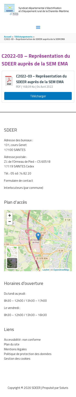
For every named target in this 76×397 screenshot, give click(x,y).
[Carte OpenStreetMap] (12, 252)
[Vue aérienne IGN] (12, 263)
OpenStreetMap (61, 269)
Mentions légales (15, 349)
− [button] (9, 221)
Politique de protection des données (27, 353)
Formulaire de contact (18, 180)
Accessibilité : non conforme (22, 339)
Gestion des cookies (17, 358)
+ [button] (9, 215)
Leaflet (46, 269)
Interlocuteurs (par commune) (23, 187)
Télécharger (38, 96)
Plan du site (11, 344)
